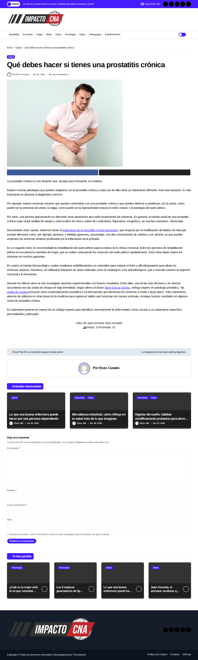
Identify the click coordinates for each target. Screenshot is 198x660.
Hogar (39, 34)
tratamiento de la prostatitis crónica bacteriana (90, 230)
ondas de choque (17, 292)
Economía (28, 34)
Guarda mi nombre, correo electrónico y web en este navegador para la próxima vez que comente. (59, 534)
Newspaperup (61, 654)
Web (9, 519)
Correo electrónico (17, 505)
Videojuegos (95, 34)
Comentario (13, 448)
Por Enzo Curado (20, 74)
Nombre (12, 490)
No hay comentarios (59, 74)
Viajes (82, 34)
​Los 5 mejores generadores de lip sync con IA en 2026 (69, 591)
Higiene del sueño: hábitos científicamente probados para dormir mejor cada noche (161, 418)
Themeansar (79, 654)
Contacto (175, 654)
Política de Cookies (157, 654)
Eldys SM (18, 423)
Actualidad (14, 34)
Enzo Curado (109, 368)
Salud (58, 34)
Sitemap (186, 654)
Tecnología (70, 34)
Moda (49, 34)
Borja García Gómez (117, 287)
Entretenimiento (112, 34)
